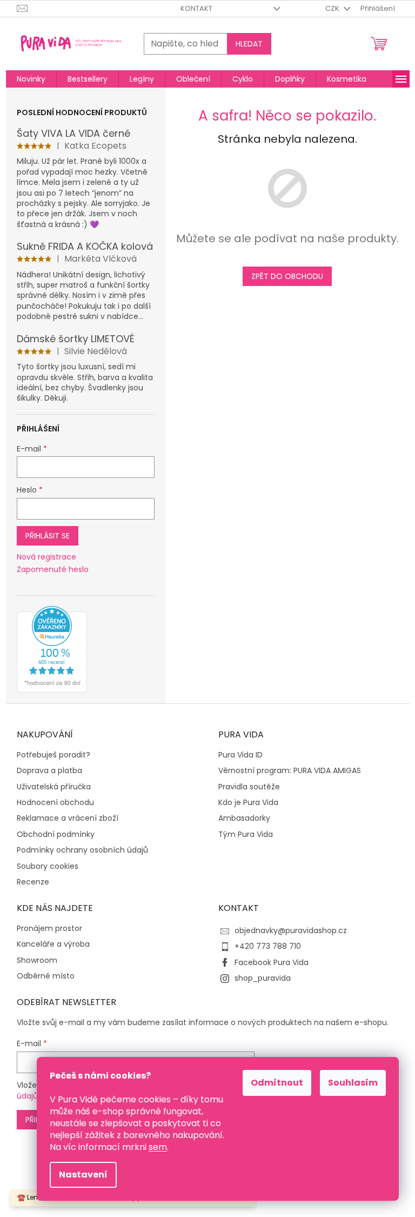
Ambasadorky (244, 818)
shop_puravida (263, 978)
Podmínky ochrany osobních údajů (82, 850)
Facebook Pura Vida (272, 962)
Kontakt (196, 8)
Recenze (33, 882)
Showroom (37, 960)
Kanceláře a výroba (53, 944)
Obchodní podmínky (56, 834)
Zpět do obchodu (287, 276)
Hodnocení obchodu (55, 802)
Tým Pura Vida (245, 834)
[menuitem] (31, 79)
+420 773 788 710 (268, 946)
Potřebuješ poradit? (53, 755)
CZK (333, 8)
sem (158, 1147)
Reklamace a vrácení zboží (67, 818)
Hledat (249, 43)
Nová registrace (46, 557)
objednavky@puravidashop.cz (291, 930)
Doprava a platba (49, 771)
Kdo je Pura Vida (248, 802)
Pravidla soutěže (249, 787)
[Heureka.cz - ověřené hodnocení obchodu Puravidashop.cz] (52, 649)
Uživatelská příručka (54, 787)
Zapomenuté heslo (53, 569)
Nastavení (83, 1174)
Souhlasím (353, 1082)
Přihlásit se (47, 535)
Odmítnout (277, 1082)
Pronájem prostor (49, 928)
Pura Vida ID (240, 755)
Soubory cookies (47, 866)
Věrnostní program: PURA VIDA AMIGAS (289, 771)
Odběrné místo (46, 976)
